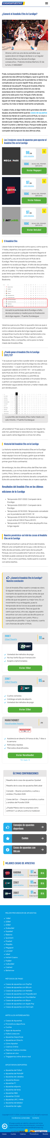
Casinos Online (12, 1047)
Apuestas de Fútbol (14, 1070)
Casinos (23, 1134)
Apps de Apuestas (13, 1031)
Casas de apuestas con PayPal (19, 984)
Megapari (9, 948)
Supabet (9, 931)
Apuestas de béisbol (14, 1103)
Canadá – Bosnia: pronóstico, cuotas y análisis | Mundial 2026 (23, 792)
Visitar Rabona (34, 200)
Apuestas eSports (13, 1087)
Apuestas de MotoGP (14, 1074)
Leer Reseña (29, 156)
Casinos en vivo (12, 1053)
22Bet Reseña (11, 682)
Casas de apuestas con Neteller (19, 991)
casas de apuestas (38, 113)
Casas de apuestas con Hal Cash (19, 1007)
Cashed (9, 967)
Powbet (9, 941)
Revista (45, 1134)
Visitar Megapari (34, 171)
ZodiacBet (10, 928)
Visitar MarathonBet (25, 755)
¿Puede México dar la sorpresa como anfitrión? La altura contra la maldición (23, 809)
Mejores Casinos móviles (16, 1050)
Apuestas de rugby (13, 1106)
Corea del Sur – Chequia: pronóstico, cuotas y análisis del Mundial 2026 (25, 800)
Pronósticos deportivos (15, 1024)
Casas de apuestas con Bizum (18, 1000)
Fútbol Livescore (12, 1034)
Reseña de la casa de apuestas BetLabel (24, 786)
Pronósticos (34, 1134)
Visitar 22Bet (25, 710)
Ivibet (8, 954)
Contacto (35, 1118)
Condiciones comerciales (21, 1118)
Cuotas (9, 1027)
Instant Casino (12, 957)
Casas (4, 1134)
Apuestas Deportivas (14, 1037)
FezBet (8, 961)
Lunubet (9, 951)
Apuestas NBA (12, 1093)
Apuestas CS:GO (13, 1096)
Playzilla (9, 944)
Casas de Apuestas (14, 1021)
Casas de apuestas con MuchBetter (21, 997)
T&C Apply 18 (25, 760)
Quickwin (9, 938)
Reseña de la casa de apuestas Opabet (23, 780)
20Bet (8, 925)
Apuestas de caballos (15, 1077)
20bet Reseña (11, 639)
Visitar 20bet (25, 668)
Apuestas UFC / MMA (14, 1100)
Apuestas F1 (11, 1083)
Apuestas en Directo (14, 1040)
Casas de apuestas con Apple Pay (20, 1004)
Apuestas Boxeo (12, 1080)
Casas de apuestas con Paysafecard (21, 994)
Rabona (9, 935)
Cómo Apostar (12, 1044)
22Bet (8, 678)
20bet (8, 636)
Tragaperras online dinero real (18, 1057)
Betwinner (10, 970)
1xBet (8, 918)
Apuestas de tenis (13, 1090)
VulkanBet (10, 964)
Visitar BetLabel (34, 230)
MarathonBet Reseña (14, 724)
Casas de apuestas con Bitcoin (19, 987)
